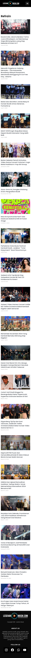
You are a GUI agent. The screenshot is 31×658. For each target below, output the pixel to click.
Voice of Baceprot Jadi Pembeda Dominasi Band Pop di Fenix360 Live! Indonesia (15, 545)
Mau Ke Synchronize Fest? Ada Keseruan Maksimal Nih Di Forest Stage (14, 219)
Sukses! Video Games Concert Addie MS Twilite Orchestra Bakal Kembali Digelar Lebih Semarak (15, 306)
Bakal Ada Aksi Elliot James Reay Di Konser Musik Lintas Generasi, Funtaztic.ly (15, 104)
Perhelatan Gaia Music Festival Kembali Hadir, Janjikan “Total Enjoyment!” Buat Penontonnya (13, 248)
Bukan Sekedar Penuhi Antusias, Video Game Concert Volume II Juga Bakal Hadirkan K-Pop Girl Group (15, 162)
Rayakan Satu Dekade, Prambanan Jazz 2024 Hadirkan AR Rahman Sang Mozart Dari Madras (15, 515)
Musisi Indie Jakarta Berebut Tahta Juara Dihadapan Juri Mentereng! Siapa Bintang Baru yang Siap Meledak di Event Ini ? (15, 40)
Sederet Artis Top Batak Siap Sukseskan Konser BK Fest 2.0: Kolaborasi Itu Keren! (12, 277)
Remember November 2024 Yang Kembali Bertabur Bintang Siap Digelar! (14, 336)
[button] (27, 3)
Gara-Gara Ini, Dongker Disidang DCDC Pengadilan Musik (14, 190)
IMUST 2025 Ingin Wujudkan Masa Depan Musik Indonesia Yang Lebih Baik (14, 133)
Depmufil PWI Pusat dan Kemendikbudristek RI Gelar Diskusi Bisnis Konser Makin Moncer (15, 455)
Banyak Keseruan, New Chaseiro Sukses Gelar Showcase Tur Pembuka (14, 574)
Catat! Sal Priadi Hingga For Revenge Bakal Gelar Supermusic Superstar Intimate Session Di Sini (14, 394)
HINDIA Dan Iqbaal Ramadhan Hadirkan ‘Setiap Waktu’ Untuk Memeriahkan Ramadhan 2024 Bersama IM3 (13, 485)
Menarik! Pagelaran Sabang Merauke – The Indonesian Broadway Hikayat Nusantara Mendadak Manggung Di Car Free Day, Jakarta (14, 72)
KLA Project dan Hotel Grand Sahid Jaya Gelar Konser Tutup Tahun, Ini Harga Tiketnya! (15, 603)
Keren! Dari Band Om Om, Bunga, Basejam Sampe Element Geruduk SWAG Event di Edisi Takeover (14, 365)
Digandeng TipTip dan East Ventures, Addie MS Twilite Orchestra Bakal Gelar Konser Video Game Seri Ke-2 (15, 424)
